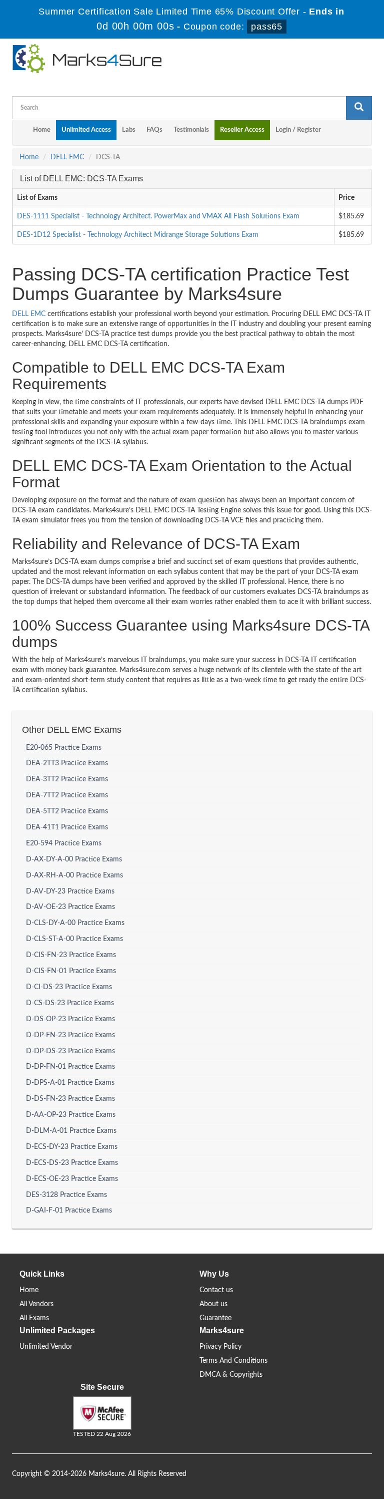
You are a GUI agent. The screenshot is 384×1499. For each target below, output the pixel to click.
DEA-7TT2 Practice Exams (67, 795)
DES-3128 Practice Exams (66, 1194)
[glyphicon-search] (359, 108)
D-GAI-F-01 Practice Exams (69, 1210)
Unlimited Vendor (46, 1346)
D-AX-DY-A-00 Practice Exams (74, 859)
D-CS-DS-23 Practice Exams (70, 1003)
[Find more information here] (290, 1356)
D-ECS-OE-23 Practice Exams (72, 1178)
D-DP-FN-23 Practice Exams (70, 1035)
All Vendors (37, 1304)
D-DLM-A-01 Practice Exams (71, 1130)
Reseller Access (242, 130)
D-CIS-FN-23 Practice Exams (71, 955)
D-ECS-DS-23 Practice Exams (72, 1162)
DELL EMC (67, 157)
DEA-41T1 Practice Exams (67, 827)
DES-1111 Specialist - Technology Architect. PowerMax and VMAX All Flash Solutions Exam (158, 216)
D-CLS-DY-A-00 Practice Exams (75, 923)
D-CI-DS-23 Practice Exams (69, 987)
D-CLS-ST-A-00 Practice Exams (74, 939)
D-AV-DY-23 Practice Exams (70, 891)
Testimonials (191, 130)
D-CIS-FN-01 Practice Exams (71, 971)
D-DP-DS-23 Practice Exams (70, 1051)
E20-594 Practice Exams (64, 843)
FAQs (154, 130)
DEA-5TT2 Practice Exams (67, 811)
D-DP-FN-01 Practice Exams (70, 1066)
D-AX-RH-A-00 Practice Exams (74, 875)
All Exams (34, 1318)
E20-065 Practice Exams (64, 747)
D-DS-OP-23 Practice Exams (70, 1019)
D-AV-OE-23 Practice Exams (70, 907)
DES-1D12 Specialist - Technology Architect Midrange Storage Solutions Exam (137, 234)
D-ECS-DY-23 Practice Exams (72, 1146)
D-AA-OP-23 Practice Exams (71, 1114)
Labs (129, 130)
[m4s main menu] (20, 132)
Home (41, 130)
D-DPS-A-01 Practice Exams (70, 1082)
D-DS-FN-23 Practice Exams (70, 1098)
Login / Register (298, 130)
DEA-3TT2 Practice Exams (67, 779)
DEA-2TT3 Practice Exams (67, 763)
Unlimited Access (86, 130)
